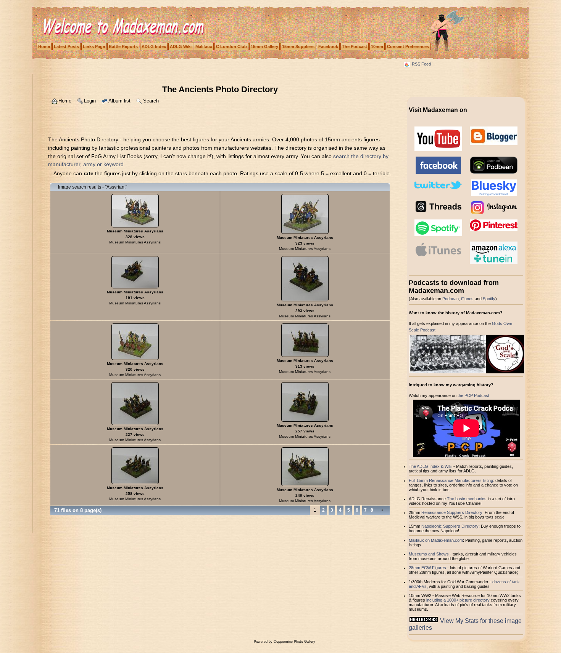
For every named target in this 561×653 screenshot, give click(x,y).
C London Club (231, 46)
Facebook (328, 46)
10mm (377, 46)
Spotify (489, 298)
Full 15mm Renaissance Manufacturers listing (451, 480)
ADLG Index (154, 46)
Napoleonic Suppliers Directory (450, 526)
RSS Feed (421, 64)
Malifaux (203, 46)
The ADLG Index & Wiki (430, 466)
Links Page (94, 46)
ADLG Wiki (181, 46)
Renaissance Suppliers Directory (451, 512)
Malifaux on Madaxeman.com (436, 540)
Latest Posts (66, 46)
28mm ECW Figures (427, 567)
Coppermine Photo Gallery (294, 641)
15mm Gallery (264, 46)
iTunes (467, 298)
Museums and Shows (429, 554)
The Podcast (354, 46)
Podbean (450, 298)
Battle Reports (123, 46)
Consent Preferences (408, 46)
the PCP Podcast (473, 395)
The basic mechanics (467, 498)
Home (44, 46)
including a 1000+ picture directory (458, 600)
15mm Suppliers (298, 46)
